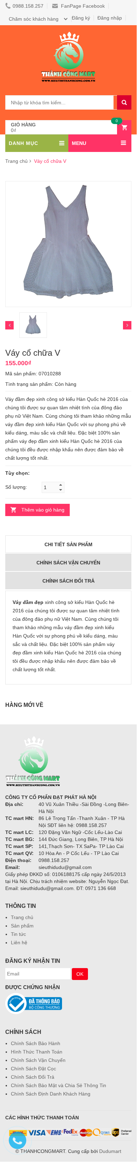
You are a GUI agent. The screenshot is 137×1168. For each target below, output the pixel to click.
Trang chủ (22, 917)
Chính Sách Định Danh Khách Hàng (50, 1094)
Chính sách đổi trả (68, 581)
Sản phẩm (22, 926)
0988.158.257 (28, 6)
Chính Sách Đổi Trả (32, 1077)
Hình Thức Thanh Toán (36, 1052)
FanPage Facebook (82, 6)
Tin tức (18, 934)
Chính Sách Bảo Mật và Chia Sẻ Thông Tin (58, 1085)
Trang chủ (16, 161)
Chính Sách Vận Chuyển (38, 1060)
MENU (79, 143)
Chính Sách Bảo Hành (35, 1043)
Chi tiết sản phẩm (68, 544)
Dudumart (110, 1151)
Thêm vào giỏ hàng (42, 510)
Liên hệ (19, 942)
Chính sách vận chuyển (68, 562)
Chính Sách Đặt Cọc (33, 1068)
